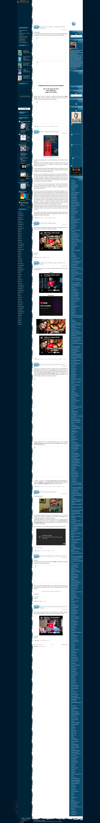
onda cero (73, 627)
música (72, 602)
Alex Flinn (73, 195)
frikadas (72, 389)
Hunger (72, 429)
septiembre (20, 219)
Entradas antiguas (65, 644)
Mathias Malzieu (74, 580)
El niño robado (74, 341)
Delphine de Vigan (75, 298)
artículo (72, 209)
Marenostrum (73, 576)
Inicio (52, 644)
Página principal (22, 0)
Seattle (72, 710)
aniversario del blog (75, 205)
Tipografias (73, 758)
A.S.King (73, 181)
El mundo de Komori (75, 338)
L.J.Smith (73, 478)
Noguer (72, 619)
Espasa (72, 369)
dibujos (72, 304)
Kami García (73, 472)
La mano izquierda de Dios (76, 507)
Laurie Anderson (74, 528)
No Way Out (73, 613)
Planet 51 (73, 644)
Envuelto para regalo (75, 360)
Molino (72, 593)
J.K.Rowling (73, 442)
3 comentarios (52, 550)
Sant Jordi (53, 486)
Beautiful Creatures (75, 219)
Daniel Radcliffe (74, 295)
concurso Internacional (75, 261)
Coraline (73, 270)
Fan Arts (72, 377)
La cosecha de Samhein (76, 487)
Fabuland (73, 376)
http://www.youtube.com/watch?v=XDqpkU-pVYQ (51, 591)
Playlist (72, 647)
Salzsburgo (73, 699)
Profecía (72, 663)
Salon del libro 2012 (75, 697)
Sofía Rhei (73, 738)
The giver (73, 755)
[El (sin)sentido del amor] (20, 78)
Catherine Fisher (74, 239)
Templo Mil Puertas (75, 750)
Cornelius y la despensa (76, 273)
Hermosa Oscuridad (75, 420)
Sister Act (73, 730)
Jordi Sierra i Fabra (75, 462)
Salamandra (73, 696)
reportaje (73, 679)
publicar (72, 666)
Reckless (73, 676)
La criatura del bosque (75, 489)
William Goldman (74, 802)
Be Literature (23, 172)
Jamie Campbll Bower (75, 445)
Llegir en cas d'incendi (75, 539)
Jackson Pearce (74, 444)
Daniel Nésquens (74, 293)
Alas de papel (23, 144)
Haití (72, 409)
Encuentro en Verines (75, 355)
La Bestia (73, 481)
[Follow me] (73, 24)
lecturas (72, 531)
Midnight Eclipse (23, 153)
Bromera (73, 227)
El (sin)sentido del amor (28, 76)
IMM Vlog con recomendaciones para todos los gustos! (53, 607)
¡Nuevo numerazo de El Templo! (49, 131)
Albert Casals (73, 194)
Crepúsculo (73, 275)
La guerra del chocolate (76, 499)
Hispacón (73, 425)
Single (72, 725)
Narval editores (74, 607)
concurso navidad (74, 262)
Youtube (46, 550)
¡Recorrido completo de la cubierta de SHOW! (53, 556)
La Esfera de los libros (75, 493)
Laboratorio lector (23, 160)
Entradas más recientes (38, 644)
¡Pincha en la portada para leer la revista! (51, 157)
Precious (73, 654)
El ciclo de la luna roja (75, 323)
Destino (72, 303)
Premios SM (73, 657)
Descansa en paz (74, 300)
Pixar (72, 643)
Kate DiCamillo (74, 473)
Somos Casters (74, 741)
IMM (40, 257)
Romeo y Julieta (74, 694)
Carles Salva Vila (74, 234)
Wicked (72, 800)
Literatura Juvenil (74, 536)
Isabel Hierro (73, 439)
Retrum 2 (73, 683)
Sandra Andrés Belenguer (76, 702)
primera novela (74, 660)
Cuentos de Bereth (75, 282)
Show (51, 126)
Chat (72, 247)
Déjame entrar (74, 296)
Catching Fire (73, 238)
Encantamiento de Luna (76, 354)
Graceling (73, 405)
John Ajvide (73, 457)
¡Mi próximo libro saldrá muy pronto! (28, 148)
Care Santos (73, 233)
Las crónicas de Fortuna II (76, 525)
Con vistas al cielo (74, 258)
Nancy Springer (74, 605)
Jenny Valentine (74, 456)
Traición (72, 764)
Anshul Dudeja (48, 821)
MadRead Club (74, 567)
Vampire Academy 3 (75, 781)
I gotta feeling (73, 431)
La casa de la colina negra (76, 484)
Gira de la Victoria (74, 400)
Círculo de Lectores (75, 250)
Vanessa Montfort (74, 783)
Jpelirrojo (41, 550)
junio (19, 233)
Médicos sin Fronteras (75, 582)
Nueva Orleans (74, 621)
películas (73, 638)
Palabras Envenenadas (75, 632)
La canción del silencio (75, 482)
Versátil (72, 786)
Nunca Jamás (74, 624)
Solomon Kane (74, 739)
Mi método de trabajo (23, 36)
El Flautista (73, 335)
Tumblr (72, 769)
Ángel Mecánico (74, 202)
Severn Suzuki (74, 717)
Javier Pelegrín (74, 453)
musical (72, 604)
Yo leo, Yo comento (24, 202)
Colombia (73, 256)
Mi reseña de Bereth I (23, 42)
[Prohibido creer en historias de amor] (20, 59)
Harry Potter (73, 414)
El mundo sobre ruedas (75, 340)
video (72, 792)
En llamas (73, 352)
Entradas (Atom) (42, 646)
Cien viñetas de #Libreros (28, 184)
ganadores (73, 392)
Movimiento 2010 (74, 598)
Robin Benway (74, 688)
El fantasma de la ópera (76, 334)
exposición (73, 374)
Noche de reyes (74, 616)
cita (71, 251)
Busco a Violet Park (75, 230)
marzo (19, 238)
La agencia (73, 479)
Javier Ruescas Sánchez (23, 115)
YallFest (72, 811)
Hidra (72, 423)
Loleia (72, 544)
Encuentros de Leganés (76, 357)
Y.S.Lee (72, 809)
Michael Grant (74, 585)
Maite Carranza (74, 574)
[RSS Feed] (79, 22)
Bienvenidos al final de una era (28, 165)
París (72, 633)
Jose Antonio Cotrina (75, 465)
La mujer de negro (74, 511)
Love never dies (74, 563)
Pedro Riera (73, 637)
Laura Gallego (74, 527)
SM (71, 736)
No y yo (72, 615)
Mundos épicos (74, 601)
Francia (72, 386)
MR (71, 599)
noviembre (20, 215)
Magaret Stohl (74, 570)
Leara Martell (73, 530)
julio (19, 231)
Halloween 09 (74, 411)
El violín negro (74, 349)
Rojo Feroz (73, 693)
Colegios (73, 255)
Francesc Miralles (74, 385)
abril (19, 237)
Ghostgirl (73, 399)
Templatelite (43, 820)
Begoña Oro (73, 220)
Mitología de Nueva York (76, 591)
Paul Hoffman (74, 635)
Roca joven (73, 691)
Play (49, 126)
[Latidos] (20, 72)
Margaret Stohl (74, 577)
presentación (49, 486)
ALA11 (72, 191)
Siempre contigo (74, 724)
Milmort (72, 590)
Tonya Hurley (73, 761)
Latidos (24, 69)
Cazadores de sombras (75, 241)
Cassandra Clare (74, 236)
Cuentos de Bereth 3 (75, 286)
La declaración (74, 492)
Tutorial (72, 770)
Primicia (72, 662)
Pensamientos (74, 640)
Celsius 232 (73, 244)
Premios (72, 655)
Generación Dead (74, 395)
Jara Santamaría (74, 448)
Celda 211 (73, 242)
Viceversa (73, 789)
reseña (43, 257)
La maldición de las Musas (76, 504)
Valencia (73, 777)
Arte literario (23, 134)
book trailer (73, 225)
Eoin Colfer (73, 361)
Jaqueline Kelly (74, 447)
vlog (42, 640)
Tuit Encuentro (74, 767)
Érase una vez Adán (75, 363)
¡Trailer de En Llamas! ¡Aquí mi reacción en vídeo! (52, 263)
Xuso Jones (73, 805)
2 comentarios (53, 217)
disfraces (73, 307)
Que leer (73, 669)
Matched (73, 579)
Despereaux (73, 301)
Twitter (72, 772)
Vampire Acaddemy (75, 778)
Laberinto (73, 519)
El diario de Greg (74, 330)
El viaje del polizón (75, 347)
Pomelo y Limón (74, 649)
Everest (72, 372)
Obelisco (73, 626)
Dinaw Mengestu (74, 306)
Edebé (72, 320)
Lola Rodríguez (74, 542)
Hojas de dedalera (74, 426)
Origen (72, 629)
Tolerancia (73, 760)
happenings (73, 412)
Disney (72, 309)
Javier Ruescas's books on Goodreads (24, 48)
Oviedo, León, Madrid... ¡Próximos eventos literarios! (52, 27)
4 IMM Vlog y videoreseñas (48, 223)
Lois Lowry (73, 540)
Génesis (72, 397)
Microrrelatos (73, 588)
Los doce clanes (74, 551)
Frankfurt (73, 388)
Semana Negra (74, 711)
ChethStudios (59, 821)
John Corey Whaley (75, 459)
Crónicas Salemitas (24, 182)
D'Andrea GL (73, 290)
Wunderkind (73, 803)
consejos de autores (75, 267)
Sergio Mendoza (74, 714)
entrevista (73, 358)
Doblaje (72, 312)
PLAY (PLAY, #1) (26, 63)
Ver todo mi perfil (73, 68)
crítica (72, 276)
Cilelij (72, 248)
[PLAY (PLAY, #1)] (20, 65)
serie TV (72, 716)
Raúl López (73, 674)
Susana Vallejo (74, 744)
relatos (72, 677)
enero (19, 221)
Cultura (72, 287)
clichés (72, 253)
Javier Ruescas (64, 29)
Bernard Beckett (74, 222)
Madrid (72, 568)
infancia (72, 437)
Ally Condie (73, 198)
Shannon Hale (74, 719)
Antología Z (73, 206)
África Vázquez (74, 186)
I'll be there (73, 433)
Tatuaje (72, 749)
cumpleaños (73, 289)
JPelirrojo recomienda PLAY (48, 492)
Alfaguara (73, 197)
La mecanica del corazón (76, 510)
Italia (72, 440)
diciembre (20, 213)
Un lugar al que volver (75, 774)
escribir (72, 366)
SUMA (72, 742)
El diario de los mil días (75, 332)
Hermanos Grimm (74, 419)
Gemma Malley (74, 394)
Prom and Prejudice (75, 665)
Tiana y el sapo (74, 756)
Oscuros (72, 630)
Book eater (22, 163)
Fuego (72, 391)
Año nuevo (73, 208)
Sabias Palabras (22, 40)
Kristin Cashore (74, 476)
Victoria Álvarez (74, 791)
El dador (72, 329)
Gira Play (73, 402)
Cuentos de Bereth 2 (75, 284)
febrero (19, 212)
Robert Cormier (74, 686)
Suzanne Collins (74, 746)
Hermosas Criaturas (75, 422)
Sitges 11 (73, 735)
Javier (72, 451)
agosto (19, 229)
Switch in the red (74, 747)
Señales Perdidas (74, 713)
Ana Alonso (73, 200)
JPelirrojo (61, 515)
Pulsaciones (25, 50)
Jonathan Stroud (74, 461)
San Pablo (73, 700)
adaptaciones (74, 184)
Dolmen (72, 314)
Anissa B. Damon (74, 203)
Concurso (73, 259)
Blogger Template (42, 821)
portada (72, 651)
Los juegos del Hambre (75, 557)
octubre (19, 217)
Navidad (72, 608)
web (72, 799)
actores (72, 183)
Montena (73, 596)
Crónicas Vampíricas (75, 278)
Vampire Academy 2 (75, 780)
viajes (72, 788)
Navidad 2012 (74, 610)
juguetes (73, 468)
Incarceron (73, 436)
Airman (72, 189)
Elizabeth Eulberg (74, 351)
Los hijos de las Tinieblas (76, 556)
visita (72, 794)
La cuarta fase (74, 490)
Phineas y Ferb (74, 641)
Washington (73, 797)
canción (72, 231)
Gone (72, 403)
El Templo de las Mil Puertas (44, 217)
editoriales (73, 321)
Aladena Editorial (74, 192)
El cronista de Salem (75, 327)
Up (71, 775)
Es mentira (73, 365)
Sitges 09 (73, 731)
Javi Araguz (73, 450)
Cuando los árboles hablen (76, 279)
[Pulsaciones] (20, 53)
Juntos (72, 470)
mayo (19, 235)
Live (72, 537)
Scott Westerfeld (74, 708)
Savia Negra (73, 707)
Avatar (72, 216)
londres (72, 545)
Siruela (72, 728)
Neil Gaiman (73, 612)
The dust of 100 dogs (75, 753)
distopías (73, 310)
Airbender (73, 188)
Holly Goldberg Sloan (75, 428)
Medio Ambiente (74, 584)
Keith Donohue (74, 475)
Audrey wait (73, 213)
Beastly (72, 217)
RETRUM (73, 682)
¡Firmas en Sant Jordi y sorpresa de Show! (52, 364)
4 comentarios (56, 126)
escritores (73, 368)
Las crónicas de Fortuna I (76, 523)
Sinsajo (72, 727)
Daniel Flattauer (74, 292)
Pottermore (73, 652)
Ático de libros (74, 211)
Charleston (73, 245)
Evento (41, 126)
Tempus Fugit (73, 752)
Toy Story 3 (73, 763)
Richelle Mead (74, 685)
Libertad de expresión (75, 533)
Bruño (72, 228)
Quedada (73, 671)
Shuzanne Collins (74, 722)
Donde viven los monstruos (76, 317)
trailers (72, 766)
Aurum (72, 214)
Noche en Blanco (74, 618)
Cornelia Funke (74, 272)
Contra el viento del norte (76, 269)
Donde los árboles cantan (76, 315)
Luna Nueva (73, 565)
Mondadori (73, 594)
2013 (72, 180)
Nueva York (73, 623)
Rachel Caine (74, 672)
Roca (72, 690)
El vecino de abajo (74, 346)
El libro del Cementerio (75, 337)
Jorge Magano (74, 464)
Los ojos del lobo (74, 559)
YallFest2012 (73, 812)
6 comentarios (48, 257)
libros (72, 534)
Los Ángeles (73, 547)
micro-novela (73, 587)
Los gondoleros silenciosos (76, 553)
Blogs (72, 223)
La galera (73, 498)
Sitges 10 (73, 733)
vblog (72, 785)
